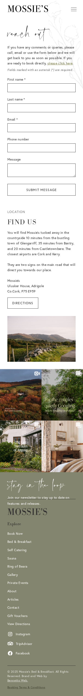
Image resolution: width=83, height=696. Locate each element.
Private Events (17, 583)
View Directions (18, 624)
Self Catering (17, 550)
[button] (72, 9)
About (11, 591)
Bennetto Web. (17, 680)
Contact (13, 607)
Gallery (12, 574)
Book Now (15, 533)
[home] (28, 9)
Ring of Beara (17, 566)
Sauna (11, 558)
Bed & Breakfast (19, 541)
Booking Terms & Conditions (26, 687)
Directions (22, 303)
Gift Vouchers (17, 616)
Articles (12, 599)
